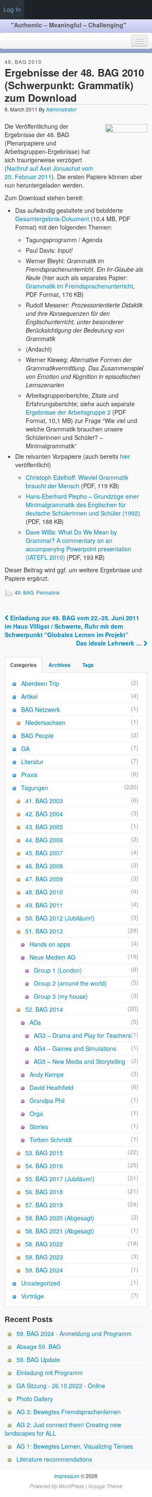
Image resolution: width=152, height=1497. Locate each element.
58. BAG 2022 (44, 1244)
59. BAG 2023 (44, 1257)
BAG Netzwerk (40, 709)
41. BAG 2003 (44, 800)
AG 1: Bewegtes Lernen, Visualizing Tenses (74, 1446)
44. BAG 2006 (44, 840)
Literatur (32, 761)
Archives (60, 665)
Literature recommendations (54, 1459)
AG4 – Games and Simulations (75, 1048)
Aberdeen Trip (40, 683)
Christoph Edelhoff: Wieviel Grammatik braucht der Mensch (77, 481)
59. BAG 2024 (44, 1270)
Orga (36, 1113)
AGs (35, 1022)
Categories (23, 665)
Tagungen (34, 787)
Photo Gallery (34, 1398)
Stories (39, 1126)
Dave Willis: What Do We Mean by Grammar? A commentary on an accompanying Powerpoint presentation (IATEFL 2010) (78, 544)
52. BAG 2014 (44, 1009)
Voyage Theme (105, 1485)
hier (125, 456)
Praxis (29, 774)
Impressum (66, 1475)
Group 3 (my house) (61, 996)
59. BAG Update (38, 1359)
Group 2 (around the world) (70, 983)
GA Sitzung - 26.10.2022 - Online (60, 1385)
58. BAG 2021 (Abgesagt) (59, 1231)
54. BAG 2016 (44, 1165)
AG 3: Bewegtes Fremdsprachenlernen (68, 1411)
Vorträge (32, 1296)
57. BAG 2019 (44, 1205)
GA (25, 748)
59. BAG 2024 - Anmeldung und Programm (74, 1333)
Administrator (61, 109)
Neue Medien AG (53, 957)
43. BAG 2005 (44, 827)
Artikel (29, 696)
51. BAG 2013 (44, 931)
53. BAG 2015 (44, 1152)
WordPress (71, 1485)
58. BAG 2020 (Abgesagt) (59, 1218)
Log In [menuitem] (12, 9)
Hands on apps (50, 944)
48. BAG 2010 (23, 61)
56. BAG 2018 (44, 1192)
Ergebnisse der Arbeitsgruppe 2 (68, 412)
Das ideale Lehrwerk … (110, 643)
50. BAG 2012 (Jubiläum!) (60, 918)
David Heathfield (51, 1087)
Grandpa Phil (47, 1100)
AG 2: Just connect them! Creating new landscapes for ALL (63, 1428)
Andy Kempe (47, 1074)
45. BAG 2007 (44, 853)
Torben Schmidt (51, 1139)
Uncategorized (40, 1283)
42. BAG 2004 (44, 813)
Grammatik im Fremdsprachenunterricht (79, 286)
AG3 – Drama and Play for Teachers (82, 1035)
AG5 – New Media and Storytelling (79, 1061)
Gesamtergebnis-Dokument (52, 218)
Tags (88, 665)
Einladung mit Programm (49, 1372)
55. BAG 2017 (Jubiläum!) (60, 1178)
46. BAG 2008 (44, 866)
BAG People (37, 735)
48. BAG (24, 592)
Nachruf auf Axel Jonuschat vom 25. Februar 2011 (49, 172)
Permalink (48, 592)
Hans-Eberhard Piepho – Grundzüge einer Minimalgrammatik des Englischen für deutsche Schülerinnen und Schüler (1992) (83, 504)
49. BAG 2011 (44, 905)
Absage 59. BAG (38, 1346)
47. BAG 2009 (44, 879)
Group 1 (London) (58, 970)
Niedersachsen (45, 722)
